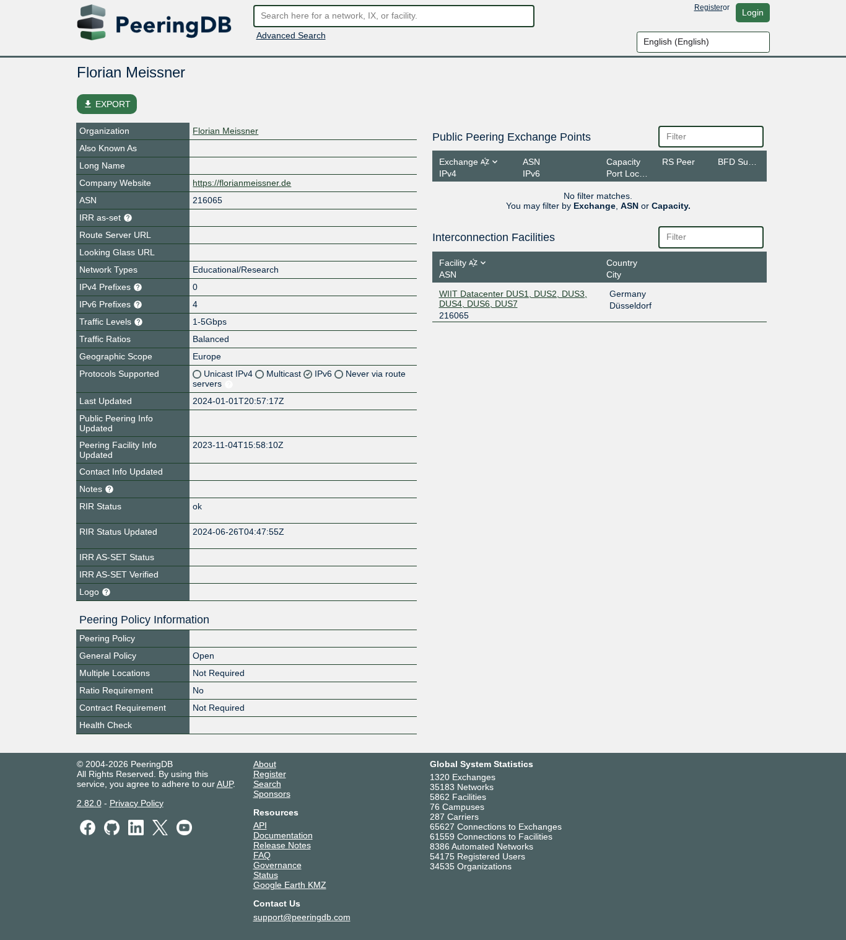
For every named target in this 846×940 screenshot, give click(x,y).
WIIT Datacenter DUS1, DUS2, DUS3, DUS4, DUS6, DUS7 (513, 299)
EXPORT (107, 104)
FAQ (262, 855)
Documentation (283, 835)
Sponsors (271, 794)
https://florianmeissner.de (242, 183)
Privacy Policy (137, 803)
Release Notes (282, 845)
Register (708, 7)
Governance (277, 865)
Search (267, 784)
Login (753, 12)
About (264, 764)
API (260, 825)
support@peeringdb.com (302, 917)
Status (265, 875)
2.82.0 (89, 803)
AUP (225, 784)
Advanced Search (291, 35)
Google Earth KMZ (289, 885)
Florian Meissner (225, 131)
